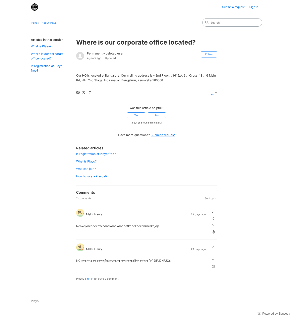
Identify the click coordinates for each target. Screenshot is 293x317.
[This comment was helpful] (213, 212)
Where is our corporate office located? (47, 56)
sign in (89, 278)
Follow (209, 54)
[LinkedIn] (89, 92)
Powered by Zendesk (276, 313)
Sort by (209, 198)
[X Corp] (84, 92)
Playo (34, 22)
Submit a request (233, 7)
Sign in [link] (253, 7)
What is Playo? (41, 46)
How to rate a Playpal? (91, 176)
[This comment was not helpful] (213, 224)
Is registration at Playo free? (46, 68)
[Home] (34, 7)
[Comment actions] (213, 231)
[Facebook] (78, 92)
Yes (136, 115)
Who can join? (86, 169)
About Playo (49, 22)
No (156, 115)
